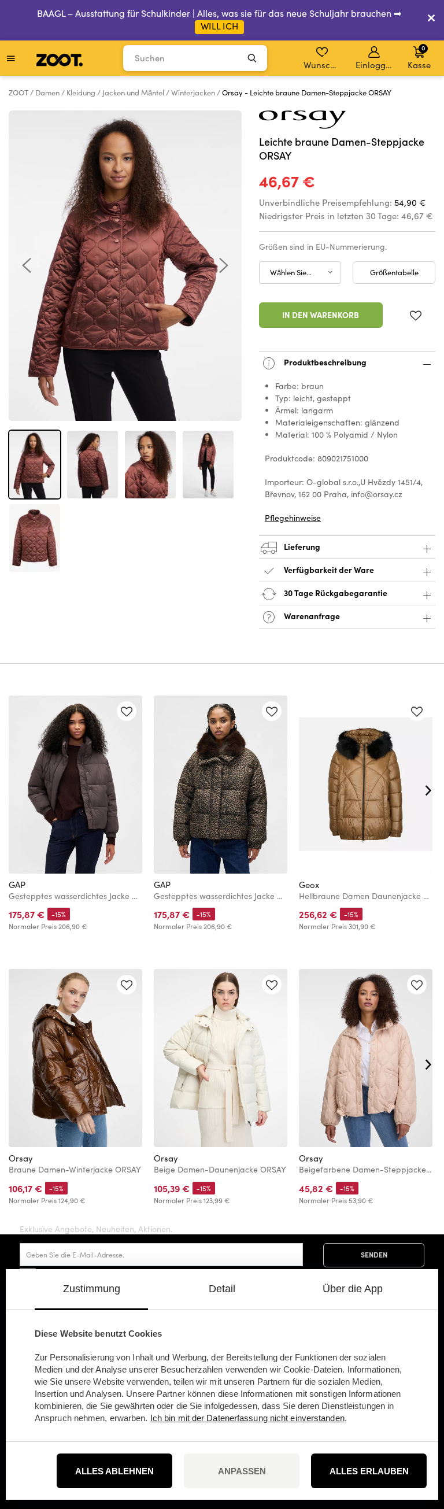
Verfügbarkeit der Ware (329, 569)
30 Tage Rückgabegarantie (334, 592)
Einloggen (375, 65)
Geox (309, 884)
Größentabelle (394, 272)
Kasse (419, 57)
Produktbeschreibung (324, 362)
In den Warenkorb (320, 314)
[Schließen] (431, 20)
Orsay (21, 1158)
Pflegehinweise (293, 517)
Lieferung (301, 546)
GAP (17, 884)
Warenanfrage (311, 616)
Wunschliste (323, 65)
